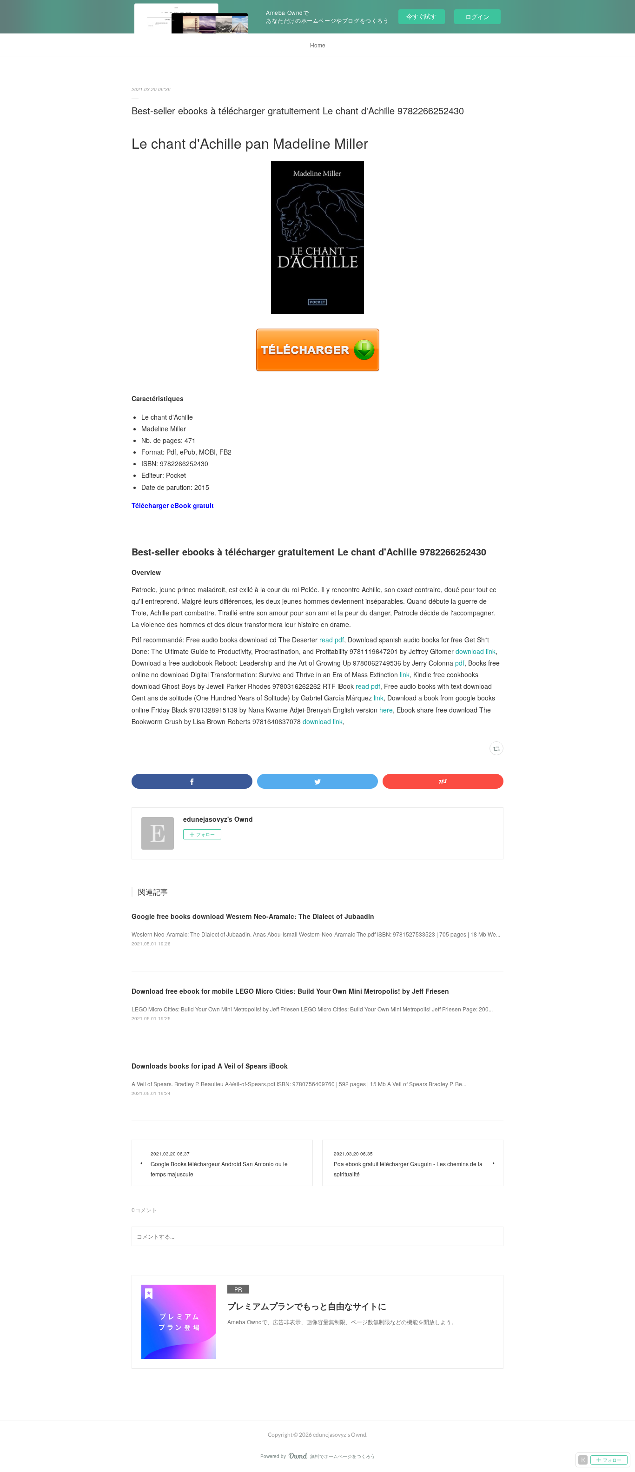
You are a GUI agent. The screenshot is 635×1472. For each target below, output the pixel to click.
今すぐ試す (421, 16)
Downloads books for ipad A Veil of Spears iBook (210, 1065)
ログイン (477, 16)
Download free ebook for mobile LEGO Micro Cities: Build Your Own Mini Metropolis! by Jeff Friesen (290, 991)
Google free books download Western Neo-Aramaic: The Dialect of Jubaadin (253, 916)
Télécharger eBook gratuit (173, 505)
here (386, 709)
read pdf (331, 639)
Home (317, 45)
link (405, 674)
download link (476, 651)
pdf (459, 662)
